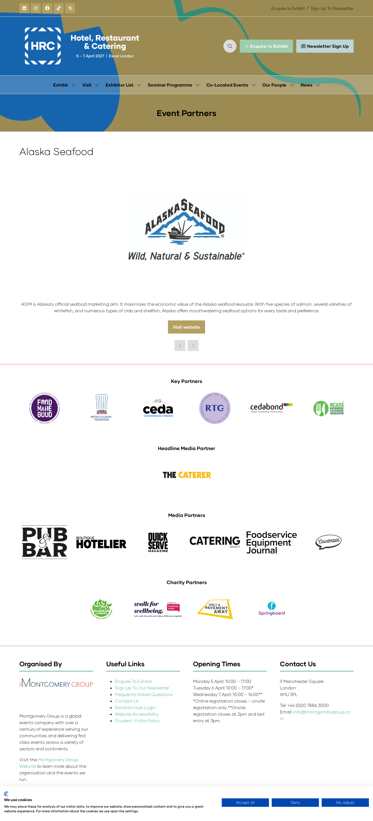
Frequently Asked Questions (144, 694)
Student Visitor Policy (138, 720)
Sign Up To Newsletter (332, 8)
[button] (229, 46)
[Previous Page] (179, 345)
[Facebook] (47, 8)
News (306, 84)
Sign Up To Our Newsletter (142, 687)
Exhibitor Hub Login (135, 707)
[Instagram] (36, 8)
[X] (70, 8)
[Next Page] (193, 345)
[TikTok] (59, 8)
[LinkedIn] (24, 8)
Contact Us (127, 700)
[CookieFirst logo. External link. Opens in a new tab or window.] (6, 794)
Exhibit (60, 84)
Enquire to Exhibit (288, 8)
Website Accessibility (136, 713)
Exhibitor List (120, 84)
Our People (274, 84)
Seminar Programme (170, 84)
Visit (86, 84)
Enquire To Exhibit (133, 681)
